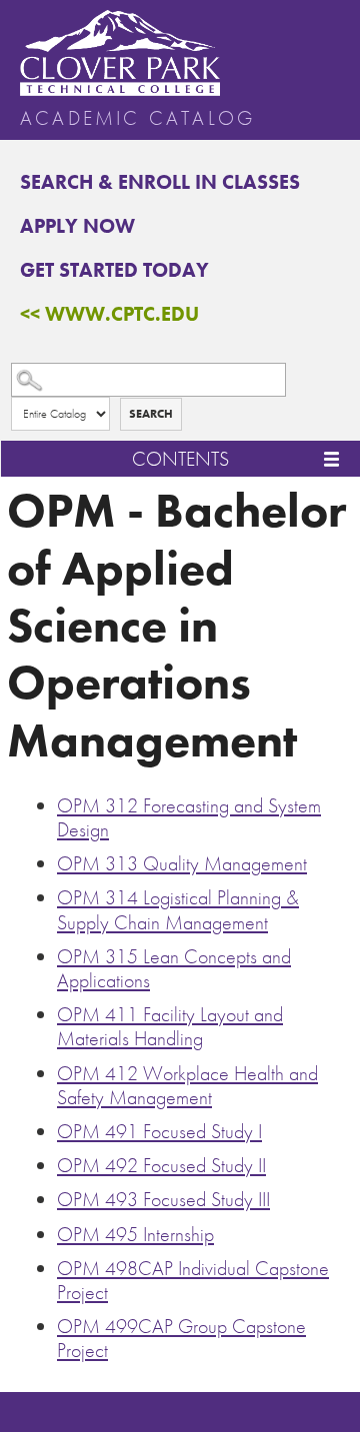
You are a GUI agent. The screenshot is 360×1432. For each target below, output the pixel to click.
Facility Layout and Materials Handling (170, 1026)
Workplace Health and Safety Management (187, 1085)
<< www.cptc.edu (109, 314)
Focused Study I (159, 1131)
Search (151, 414)
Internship (135, 1234)
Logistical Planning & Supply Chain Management (178, 909)
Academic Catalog (137, 118)
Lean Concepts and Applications (174, 968)
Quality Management (182, 863)
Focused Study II (161, 1165)
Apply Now (77, 226)
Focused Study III (163, 1199)
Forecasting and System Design (189, 817)
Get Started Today (114, 270)
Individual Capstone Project (193, 1280)
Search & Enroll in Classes (160, 182)
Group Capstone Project (181, 1338)
